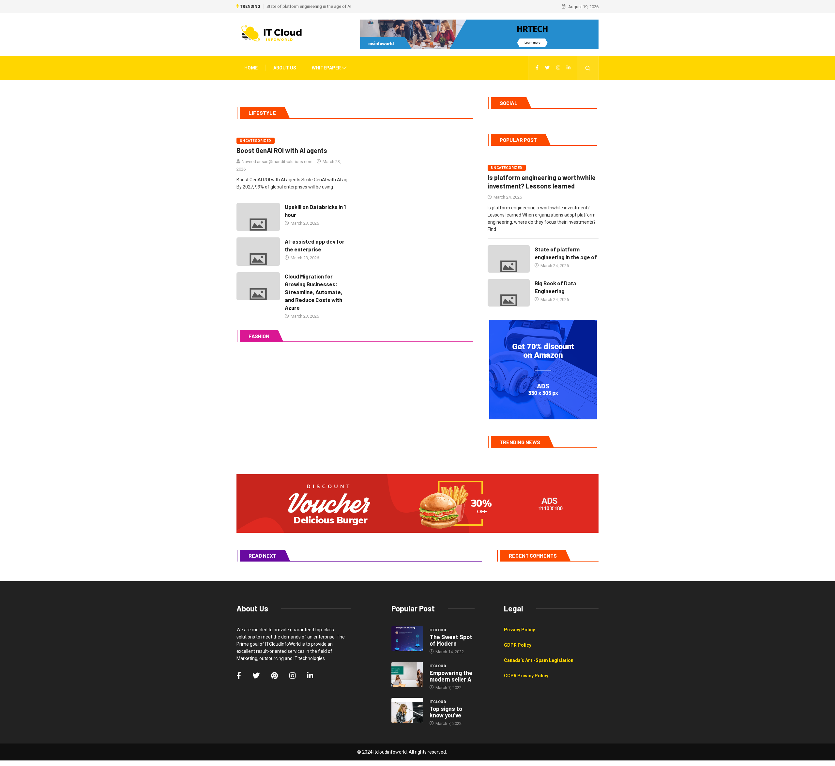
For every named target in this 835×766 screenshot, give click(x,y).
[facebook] (537, 67)
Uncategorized (255, 141)
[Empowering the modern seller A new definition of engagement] (407, 674)
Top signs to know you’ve (446, 712)
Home (251, 67)
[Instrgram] (558, 67)
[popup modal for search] (588, 68)
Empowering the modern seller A (451, 676)
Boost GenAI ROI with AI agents (281, 150)
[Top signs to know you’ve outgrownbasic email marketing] (407, 710)
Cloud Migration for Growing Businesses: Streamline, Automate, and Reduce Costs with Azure (313, 292)
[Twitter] (547, 67)
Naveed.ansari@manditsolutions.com (277, 161)
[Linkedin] (568, 67)
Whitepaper (326, 67)
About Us (284, 67)
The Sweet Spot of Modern (451, 640)
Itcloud (438, 630)
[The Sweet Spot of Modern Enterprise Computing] (407, 639)
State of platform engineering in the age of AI (308, 6)
